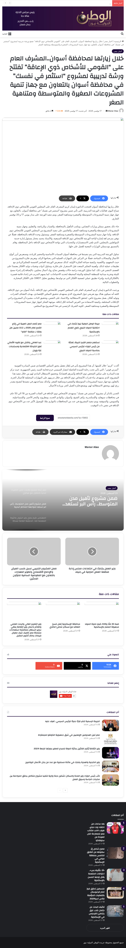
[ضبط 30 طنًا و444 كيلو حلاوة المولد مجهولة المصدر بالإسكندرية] (102, 611)
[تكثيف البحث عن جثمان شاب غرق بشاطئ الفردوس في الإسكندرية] (115, 911)
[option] (63, 500)
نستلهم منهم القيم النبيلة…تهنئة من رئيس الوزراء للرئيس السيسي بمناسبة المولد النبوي (84, 346)
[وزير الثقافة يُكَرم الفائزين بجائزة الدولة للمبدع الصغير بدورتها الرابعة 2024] (110, 752)
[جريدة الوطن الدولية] (63, 18)
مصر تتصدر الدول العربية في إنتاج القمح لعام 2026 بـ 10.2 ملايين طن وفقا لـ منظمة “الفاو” (25, 328)
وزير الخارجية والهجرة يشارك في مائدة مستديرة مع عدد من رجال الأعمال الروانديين (62, 762)
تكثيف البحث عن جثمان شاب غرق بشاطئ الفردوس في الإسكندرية (96, 912)
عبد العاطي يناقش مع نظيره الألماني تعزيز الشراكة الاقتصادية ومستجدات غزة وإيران (24, 346)
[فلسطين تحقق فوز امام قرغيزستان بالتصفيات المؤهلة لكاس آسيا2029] (115, 893)
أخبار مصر (108, 41)
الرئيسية (118, 41)
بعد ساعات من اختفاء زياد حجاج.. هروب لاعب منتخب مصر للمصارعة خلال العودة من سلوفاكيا (95, 832)
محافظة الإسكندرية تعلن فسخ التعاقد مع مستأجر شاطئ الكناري (64, 625)
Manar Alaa (113, 111)
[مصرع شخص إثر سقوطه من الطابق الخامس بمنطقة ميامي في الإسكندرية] (115, 853)
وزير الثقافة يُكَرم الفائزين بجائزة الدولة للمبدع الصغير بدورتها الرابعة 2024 (67, 749)
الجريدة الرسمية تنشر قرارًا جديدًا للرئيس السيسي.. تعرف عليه (72, 721)
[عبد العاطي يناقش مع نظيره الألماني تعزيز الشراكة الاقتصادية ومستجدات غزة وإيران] (52, 346)
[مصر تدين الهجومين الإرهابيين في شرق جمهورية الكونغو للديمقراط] (110, 739)
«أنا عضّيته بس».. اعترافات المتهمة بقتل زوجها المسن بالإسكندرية (83, 3)
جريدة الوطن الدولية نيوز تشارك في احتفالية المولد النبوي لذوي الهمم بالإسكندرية (84, 328)
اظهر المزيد (105, 928)
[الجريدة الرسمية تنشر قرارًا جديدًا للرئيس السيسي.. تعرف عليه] (110, 725)
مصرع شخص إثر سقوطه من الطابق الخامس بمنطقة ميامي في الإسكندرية (95, 855)
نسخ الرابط (45, 418)
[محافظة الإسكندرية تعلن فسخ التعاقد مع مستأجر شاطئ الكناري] (63, 611)
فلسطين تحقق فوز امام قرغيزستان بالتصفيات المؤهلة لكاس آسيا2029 (95, 894)
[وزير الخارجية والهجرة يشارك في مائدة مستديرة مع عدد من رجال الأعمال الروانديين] (110, 766)
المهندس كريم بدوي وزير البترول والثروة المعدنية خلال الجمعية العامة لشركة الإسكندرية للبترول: (85, 501)
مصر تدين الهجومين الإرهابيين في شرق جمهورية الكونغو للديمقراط (69, 735)
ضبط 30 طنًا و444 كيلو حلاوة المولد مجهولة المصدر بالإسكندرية (102, 625)
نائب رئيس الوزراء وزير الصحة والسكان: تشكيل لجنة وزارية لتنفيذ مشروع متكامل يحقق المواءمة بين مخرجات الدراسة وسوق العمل (55, 777)
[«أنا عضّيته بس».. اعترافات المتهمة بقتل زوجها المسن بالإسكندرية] (115, 875)
